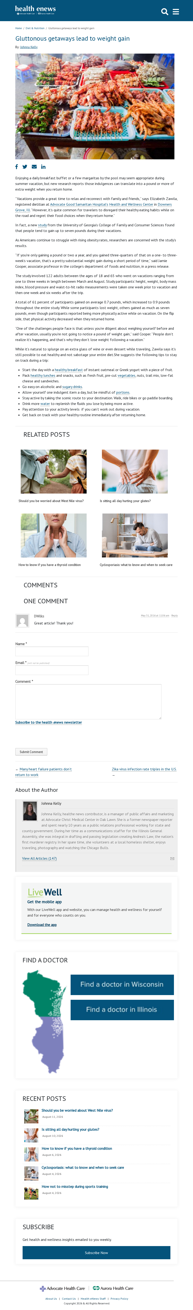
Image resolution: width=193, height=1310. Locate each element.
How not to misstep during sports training (75, 1186)
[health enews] (35, 11)
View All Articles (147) (39, 858)
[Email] (172, 857)
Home (18, 28)
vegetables (126, 375)
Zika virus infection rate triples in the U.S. (144, 769)
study (42, 225)
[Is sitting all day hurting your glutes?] (135, 471)
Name (21, 643)
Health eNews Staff (93, 1298)
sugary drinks (72, 386)
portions (122, 392)
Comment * (24, 681)
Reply (174, 615)
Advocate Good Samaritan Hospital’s (79, 204)
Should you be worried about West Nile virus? (51, 501)
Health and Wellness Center (131, 204)
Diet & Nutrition (35, 28)
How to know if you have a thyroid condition (50, 565)
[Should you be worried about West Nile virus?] (53, 471)
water (45, 403)
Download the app (42, 924)
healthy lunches (43, 375)
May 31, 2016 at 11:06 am (155, 615)
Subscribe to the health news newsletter (48, 722)
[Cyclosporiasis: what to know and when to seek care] (135, 535)
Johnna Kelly (29, 47)
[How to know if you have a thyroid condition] (53, 535)
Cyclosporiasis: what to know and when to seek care (136, 565)
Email (32, 662)
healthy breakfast (69, 369)
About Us (51, 1298)
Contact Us (69, 1298)
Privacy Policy (119, 1298)
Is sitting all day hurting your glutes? (125, 501)
